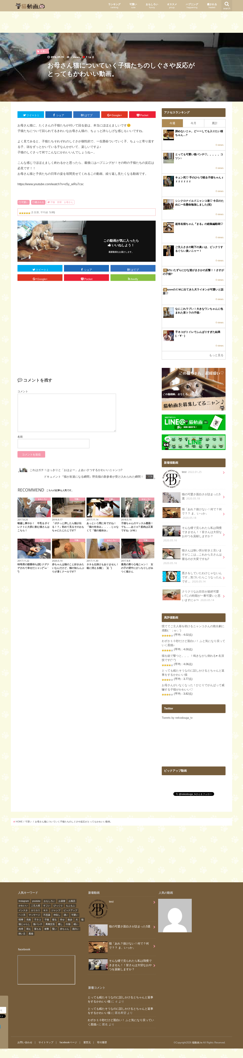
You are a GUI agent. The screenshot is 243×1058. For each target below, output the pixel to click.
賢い (54, 929)
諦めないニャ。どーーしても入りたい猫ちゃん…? (199, 133)
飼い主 (22, 933)
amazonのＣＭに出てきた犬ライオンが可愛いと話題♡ (193, 291)
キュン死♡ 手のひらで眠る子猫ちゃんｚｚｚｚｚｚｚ (199, 179)
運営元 (87, 1042)
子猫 (46, 919)
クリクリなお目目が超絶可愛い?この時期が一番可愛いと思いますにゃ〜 (201, 596)
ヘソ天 (22, 915)
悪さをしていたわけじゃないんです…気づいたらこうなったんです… (202, 577)
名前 (20, 436)
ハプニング (192, 6)
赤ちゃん (64, 929)
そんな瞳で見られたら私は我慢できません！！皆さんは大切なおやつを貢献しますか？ (192, 534)
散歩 (70, 919)
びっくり (58, 905)
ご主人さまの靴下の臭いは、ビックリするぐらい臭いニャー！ (199, 248)
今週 (172, 123)
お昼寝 (61, 901)
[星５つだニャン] (29, 213)
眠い (76, 924)
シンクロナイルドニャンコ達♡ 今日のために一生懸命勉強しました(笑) (199, 202)
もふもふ (70, 905)
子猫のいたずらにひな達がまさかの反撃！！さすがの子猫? (193, 272)
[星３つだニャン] (25, 213)
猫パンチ (37, 924)
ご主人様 (35, 905)
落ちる (37, 929)
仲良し (57, 915)
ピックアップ (70, 910)
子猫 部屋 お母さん (61, 202)
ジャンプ (55, 910)
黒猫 (31, 933)
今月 (193, 123)
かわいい (23, 905)
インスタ (23, 910)
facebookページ (68, 1042)
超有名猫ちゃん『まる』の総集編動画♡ (199, 223)
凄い (66, 915)
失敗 (28, 919)
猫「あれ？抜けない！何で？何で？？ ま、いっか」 (202, 513)
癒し (60, 924)
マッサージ (34, 915)
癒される (212, 6)
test (192, 472)
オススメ (172, 6)
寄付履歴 (102, 1042)
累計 (215, 123)
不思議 (46, 915)
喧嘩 (21, 919)
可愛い (133, 6)
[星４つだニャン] (27, 213)
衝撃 (46, 929)
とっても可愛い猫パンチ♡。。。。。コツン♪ (199, 156)
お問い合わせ (24, 1042)
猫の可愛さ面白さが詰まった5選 (201, 496)
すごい (46, 905)
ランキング (114, 6)
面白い (75, 929)
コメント (22, 391)
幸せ (62, 919)
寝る (54, 919)
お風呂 (72, 901)
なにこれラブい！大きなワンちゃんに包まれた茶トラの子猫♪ (199, 310)
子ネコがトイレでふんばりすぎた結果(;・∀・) (197, 333)
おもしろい (152, 6)
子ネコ (37, 919)
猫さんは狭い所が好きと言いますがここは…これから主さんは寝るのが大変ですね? (192, 557)
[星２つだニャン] (22, 213)
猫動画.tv (197, 1042)
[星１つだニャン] (20, 213)
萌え (28, 929)
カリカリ (35, 910)
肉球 (21, 929)
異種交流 (50, 924)
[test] (175, 916)
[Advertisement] (121, 22)
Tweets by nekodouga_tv (177, 717)
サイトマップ (46, 1042)
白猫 (68, 924)
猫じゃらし (24, 924)
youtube (36, 901)
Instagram (24, 901)
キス (45, 910)
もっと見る (216, 355)
